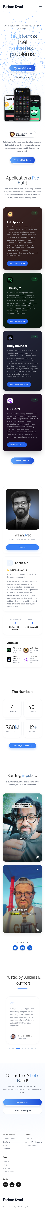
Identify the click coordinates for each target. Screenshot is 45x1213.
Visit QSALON (15, 445)
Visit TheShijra (16, 321)
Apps (5, 1145)
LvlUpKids (20, 135)
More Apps (21, 460)
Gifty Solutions (8, 1138)
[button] (9, 1048)
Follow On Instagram (22, 1111)
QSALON (6, 1161)
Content (6, 1142)
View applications (22, 68)
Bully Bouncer (8, 1171)
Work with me (22, 77)
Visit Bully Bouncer (17, 384)
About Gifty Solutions (34, 1142)
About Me (29, 1138)
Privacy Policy (31, 1145)
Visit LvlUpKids (21, 160)
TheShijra (6, 1168)
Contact (22, 547)
